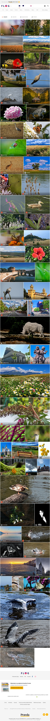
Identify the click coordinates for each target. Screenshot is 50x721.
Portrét (16, 10)
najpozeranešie (25, 17)
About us (6, 708)
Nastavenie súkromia (41, 708)
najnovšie (14, 17)
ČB (3, 10)
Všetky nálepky (45, 10)
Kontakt (29, 676)
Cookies (33, 708)
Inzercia (15, 702)
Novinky (21, 676)
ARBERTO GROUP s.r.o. (36, 718)
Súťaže (44, 702)
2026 (37, 10)
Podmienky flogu (15, 676)
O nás (5, 702)
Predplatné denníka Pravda (16, 687)
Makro (33, 10)
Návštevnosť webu (37, 702)
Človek (7, 10)
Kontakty (10, 702)
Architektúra (27, 10)
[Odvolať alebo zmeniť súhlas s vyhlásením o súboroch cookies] (44, 714)
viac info (38, 719)
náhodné (35, 17)
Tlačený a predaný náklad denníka (25, 702)
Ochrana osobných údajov (25, 704)
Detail (11, 10)
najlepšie (5, 17)
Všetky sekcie (15, 2)
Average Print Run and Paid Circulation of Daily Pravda (20, 708)
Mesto (21, 10)
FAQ (25, 676)
